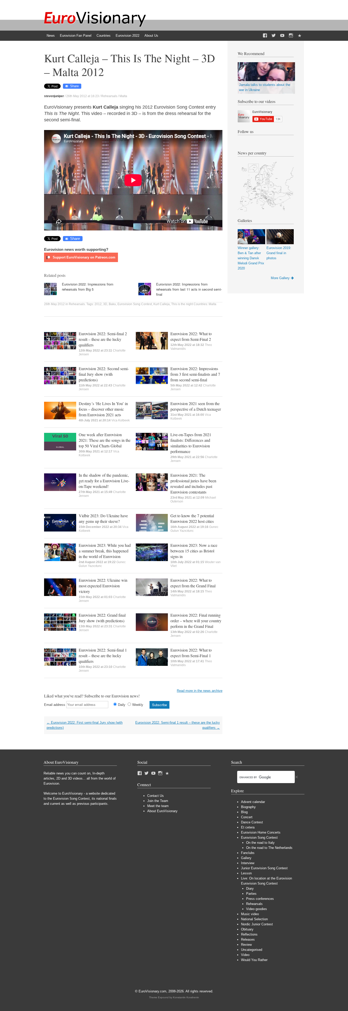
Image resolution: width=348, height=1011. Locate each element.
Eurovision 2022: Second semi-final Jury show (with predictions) (104, 374)
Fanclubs (248, 853)
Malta (123, 96)
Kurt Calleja (161, 304)
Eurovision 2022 (127, 35)
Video (245, 955)
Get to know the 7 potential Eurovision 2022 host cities (192, 518)
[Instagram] (291, 36)
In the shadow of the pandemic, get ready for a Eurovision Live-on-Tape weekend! (104, 480)
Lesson (246, 873)
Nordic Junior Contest (257, 924)
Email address (54, 705)
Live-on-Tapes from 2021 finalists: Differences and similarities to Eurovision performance (190, 443)
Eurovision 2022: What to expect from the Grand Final (193, 582)
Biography (248, 807)
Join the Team (157, 801)
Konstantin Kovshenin (186, 997)
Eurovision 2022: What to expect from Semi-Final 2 (191, 336)
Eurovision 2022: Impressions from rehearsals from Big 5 (87, 287)
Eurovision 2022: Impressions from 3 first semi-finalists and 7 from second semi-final (195, 374)
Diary (250, 888)
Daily (121, 705)
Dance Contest (252, 822)
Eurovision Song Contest (134, 304)
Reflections (249, 934)
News (51, 35)
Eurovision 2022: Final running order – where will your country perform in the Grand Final (195, 620)
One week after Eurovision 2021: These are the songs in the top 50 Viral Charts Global (104, 440)
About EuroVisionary (162, 811)
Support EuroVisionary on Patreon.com (83, 257)
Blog (244, 812)
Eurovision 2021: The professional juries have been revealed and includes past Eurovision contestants (193, 483)
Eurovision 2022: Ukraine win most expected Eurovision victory (103, 585)
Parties (251, 894)
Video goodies (256, 909)
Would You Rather (254, 960)
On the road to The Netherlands (269, 848)
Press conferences (260, 899)
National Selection (254, 919)
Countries (104, 35)
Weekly (137, 705)
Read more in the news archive (199, 691)
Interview (247, 863)
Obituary (247, 929)
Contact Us (155, 796)
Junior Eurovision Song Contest (264, 868)
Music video (250, 914)
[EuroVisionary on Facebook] (265, 36)
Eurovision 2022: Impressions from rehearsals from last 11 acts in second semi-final (189, 289)
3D (105, 304)
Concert (246, 817)
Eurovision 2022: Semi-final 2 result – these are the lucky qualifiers (103, 339)
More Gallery (280, 278)
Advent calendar (253, 802)
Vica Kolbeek (120, 420)
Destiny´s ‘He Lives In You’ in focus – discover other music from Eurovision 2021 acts (103, 409)
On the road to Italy (260, 843)
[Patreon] (299, 36)
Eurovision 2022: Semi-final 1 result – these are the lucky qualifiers (103, 655)
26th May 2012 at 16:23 (82, 96)
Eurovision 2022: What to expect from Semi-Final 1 (191, 652)
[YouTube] (282, 36)
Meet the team (158, 806)
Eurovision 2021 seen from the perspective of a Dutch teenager (195, 406)
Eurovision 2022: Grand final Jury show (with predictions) (102, 617)
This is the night (182, 304)
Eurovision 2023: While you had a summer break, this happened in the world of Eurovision (105, 550)
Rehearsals (109, 96)
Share (74, 86)
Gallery (246, 858)
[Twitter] (273, 36)
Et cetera (248, 827)
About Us (151, 35)
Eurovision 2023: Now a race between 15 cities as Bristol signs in (193, 550)
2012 (98, 304)
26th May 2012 (54, 304)
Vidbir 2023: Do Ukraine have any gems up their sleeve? (103, 518)
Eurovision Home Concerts (260, 832)
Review (246, 945)
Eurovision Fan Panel (75, 35)
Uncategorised (251, 950)
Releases (248, 939)
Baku (112, 304)
